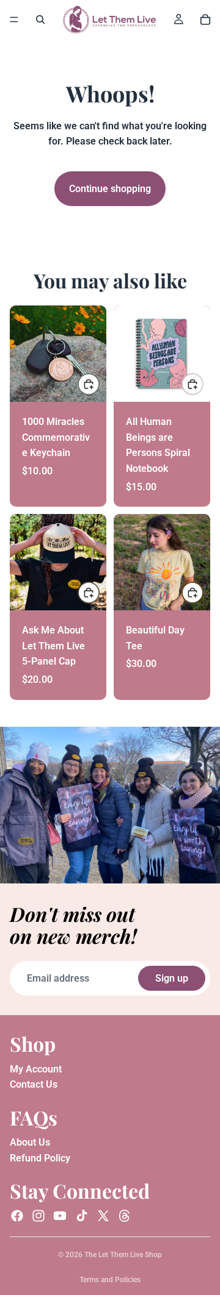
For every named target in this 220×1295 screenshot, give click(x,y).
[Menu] (14, 19)
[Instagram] (38, 1215)
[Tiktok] (82, 1215)
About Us (30, 1143)
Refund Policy (40, 1158)
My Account (36, 1069)
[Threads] (124, 1215)
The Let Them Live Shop (123, 1254)
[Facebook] (17, 1215)
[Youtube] (60, 1215)
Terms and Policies (110, 1279)
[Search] (40, 19)
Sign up (171, 978)
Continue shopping (110, 188)
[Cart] (205, 19)
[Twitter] (103, 1215)
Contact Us (33, 1085)
